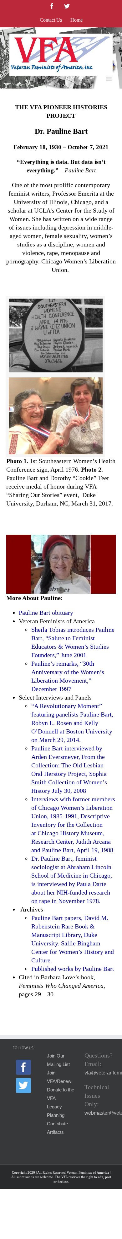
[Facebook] (23, 1067)
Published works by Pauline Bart (72, 968)
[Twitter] (23, 1085)
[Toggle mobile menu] (109, 79)
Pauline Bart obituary (46, 612)
